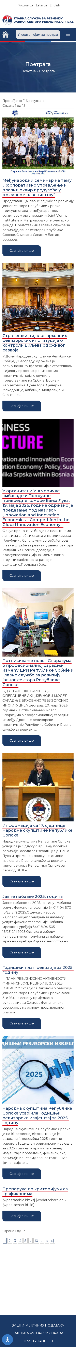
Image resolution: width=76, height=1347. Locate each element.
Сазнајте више (22, 251)
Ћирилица (25, 5)
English (55, 5)
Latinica (41, 5)
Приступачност (38, 1341)
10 (36, 1241)
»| (52, 1241)
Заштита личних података (38, 1325)
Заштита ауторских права (38, 1333)
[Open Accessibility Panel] (7, 1339)
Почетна (28, 71)
